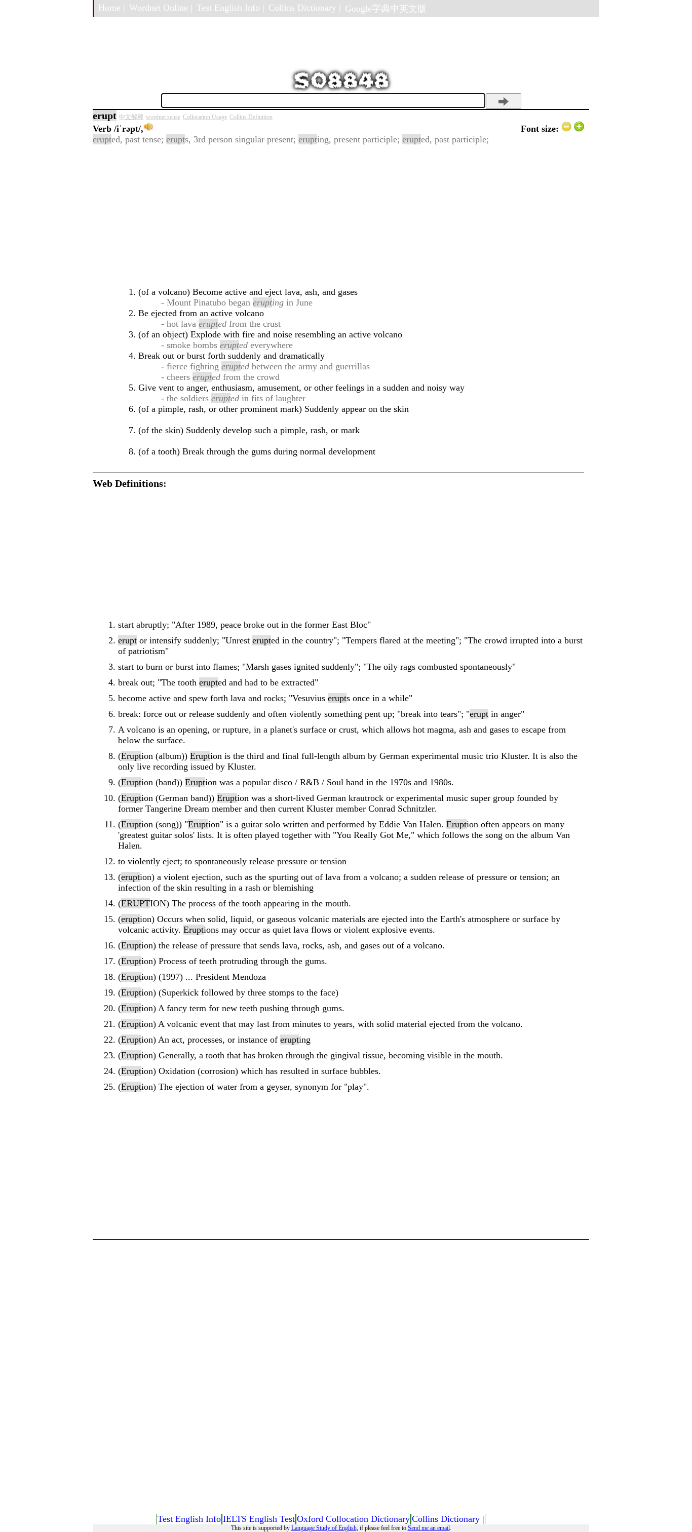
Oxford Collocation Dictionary (353, 1519)
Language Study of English (324, 1527)
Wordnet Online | (161, 8)
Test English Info (189, 1519)
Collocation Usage (205, 117)
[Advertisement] (338, 216)
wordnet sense (163, 117)
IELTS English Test (259, 1519)
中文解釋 (131, 117)
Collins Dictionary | (304, 8)
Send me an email (429, 1527)
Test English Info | (230, 8)
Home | (111, 8)
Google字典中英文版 (386, 9)
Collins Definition (251, 117)
